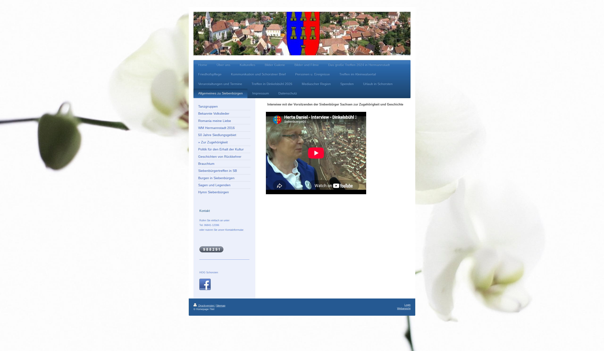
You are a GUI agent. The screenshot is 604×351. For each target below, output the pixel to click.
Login (407, 304)
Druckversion (206, 305)
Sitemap (220, 305)
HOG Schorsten (208, 272)
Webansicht (404, 308)
